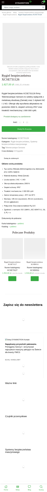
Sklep (15, 12)
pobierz (21, 224)
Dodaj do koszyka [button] (12, 278)
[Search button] (43, 7)
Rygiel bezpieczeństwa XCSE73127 (12, 263)
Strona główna (6, 12)
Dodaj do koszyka (24, 129)
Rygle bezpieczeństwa (10, 15)
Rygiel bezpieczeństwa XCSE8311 (35, 263)
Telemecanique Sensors (15, 148)
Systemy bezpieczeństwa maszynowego (31, 12)
